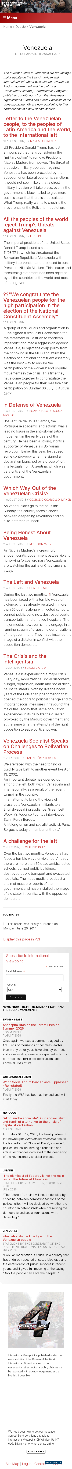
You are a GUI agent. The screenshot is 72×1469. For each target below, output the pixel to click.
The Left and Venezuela (31, 582)
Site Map (12, 1464)
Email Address (15, 972)
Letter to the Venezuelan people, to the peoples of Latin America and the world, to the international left (37, 126)
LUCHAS (35, 236)
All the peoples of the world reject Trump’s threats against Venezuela (35, 224)
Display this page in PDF (22, 939)
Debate (21, 26)
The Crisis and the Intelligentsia (24, 659)
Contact (40, 1464)
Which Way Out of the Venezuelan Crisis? (29, 491)
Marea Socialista (43, 141)
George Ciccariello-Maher (50, 499)
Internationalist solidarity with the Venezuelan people (27, 1238)
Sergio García (35, 667)
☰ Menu (10, 18)
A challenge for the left (30, 841)
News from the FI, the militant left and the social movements (33, 1008)
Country (11, 984)
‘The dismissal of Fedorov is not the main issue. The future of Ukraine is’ (33, 1177)
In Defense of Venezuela (32, 405)
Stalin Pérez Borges (40, 758)
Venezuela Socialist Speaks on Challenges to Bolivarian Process (35, 746)
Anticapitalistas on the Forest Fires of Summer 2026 (31, 1026)
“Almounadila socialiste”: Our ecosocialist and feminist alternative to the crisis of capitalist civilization (34, 1121)
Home (7, 26)
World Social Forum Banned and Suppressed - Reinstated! (36, 1083)
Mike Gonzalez (40, 544)
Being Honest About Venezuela (27, 535)
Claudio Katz (39, 588)
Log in (27, 1464)
